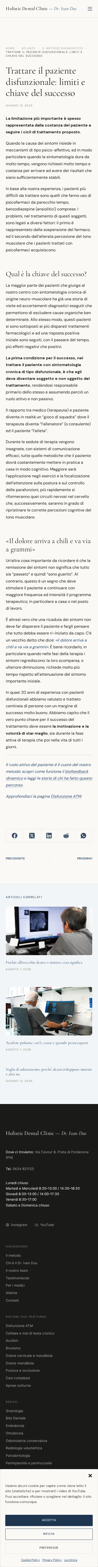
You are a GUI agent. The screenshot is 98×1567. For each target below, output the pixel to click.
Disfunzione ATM (66, 796)
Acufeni (12, 1341)
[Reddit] (66, 835)
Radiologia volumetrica (24, 1448)
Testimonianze (17, 1278)
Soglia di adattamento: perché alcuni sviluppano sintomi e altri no (48, 1071)
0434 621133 (23, 1169)
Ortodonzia (14, 1433)
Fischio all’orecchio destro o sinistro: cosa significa (44, 962)
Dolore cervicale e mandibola (29, 1356)
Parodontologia (18, 1456)
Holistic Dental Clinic (27, 9)
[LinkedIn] (49, 835)
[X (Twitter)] (31, 835)
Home (10, 48)
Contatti (12, 1300)
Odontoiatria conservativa (26, 1441)
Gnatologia (14, 1411)
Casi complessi (18, 1378)
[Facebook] (14, 835)
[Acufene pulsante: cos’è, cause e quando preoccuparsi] (49, 1011)
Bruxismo (13, 1348)
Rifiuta (49, 1534)
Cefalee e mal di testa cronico (30, 1333)
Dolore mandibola (20, 1363)
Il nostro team (17, 1270)
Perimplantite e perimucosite (29, 1463)
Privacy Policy (52, 1560)
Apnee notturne (18, 1385)
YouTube (47, 1225)
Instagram (19, 1225)
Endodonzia (15, 1426)
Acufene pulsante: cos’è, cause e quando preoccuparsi (47, 1042)
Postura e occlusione (23, 1370)
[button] (90, 1475)
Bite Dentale (16, 1418)
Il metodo (13, 1255)
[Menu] (90, 9)
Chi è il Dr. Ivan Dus (21, 1263)
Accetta (49, 1520)
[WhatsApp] (83, 835)
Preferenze (49, 1548)
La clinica (70, 1560)
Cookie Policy (30, 1560)
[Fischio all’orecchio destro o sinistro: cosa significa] (49, 931)
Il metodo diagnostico (62, 48)
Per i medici (15, 1285)
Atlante (29, 48)
